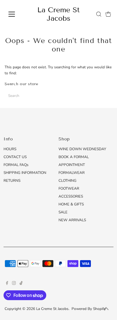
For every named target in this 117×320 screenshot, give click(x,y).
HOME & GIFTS (71, 204)
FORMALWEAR (72, 172)
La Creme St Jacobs (58, 14)
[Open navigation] (17, 14)
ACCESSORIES (71, 196)
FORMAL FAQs (16, 164)
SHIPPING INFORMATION (25, 172)
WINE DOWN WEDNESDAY (82, 149)
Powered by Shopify (89, 308)
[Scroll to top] (106, 309)
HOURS (10, 149)
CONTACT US (15, 156)
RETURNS (12, 180)
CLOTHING (67, 180)
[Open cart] (108, 14)
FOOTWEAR (69, 188)
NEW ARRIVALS (72, 220)
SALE (63, 212)
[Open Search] (98, 14)
